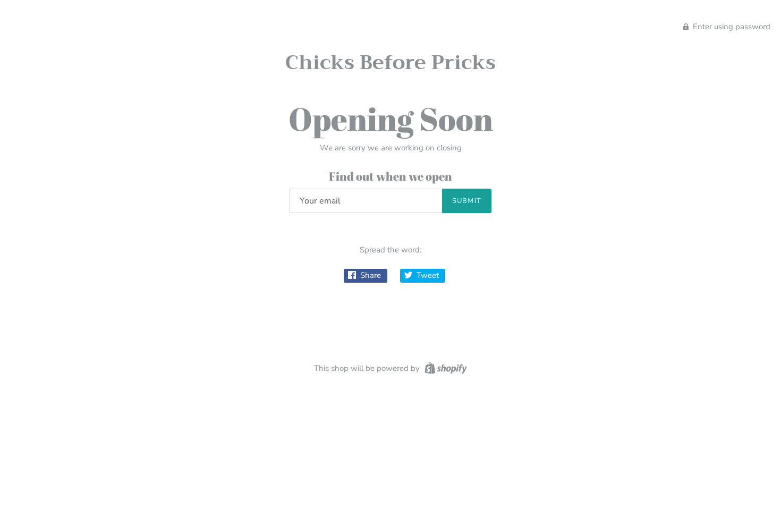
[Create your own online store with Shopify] (444, 367)
